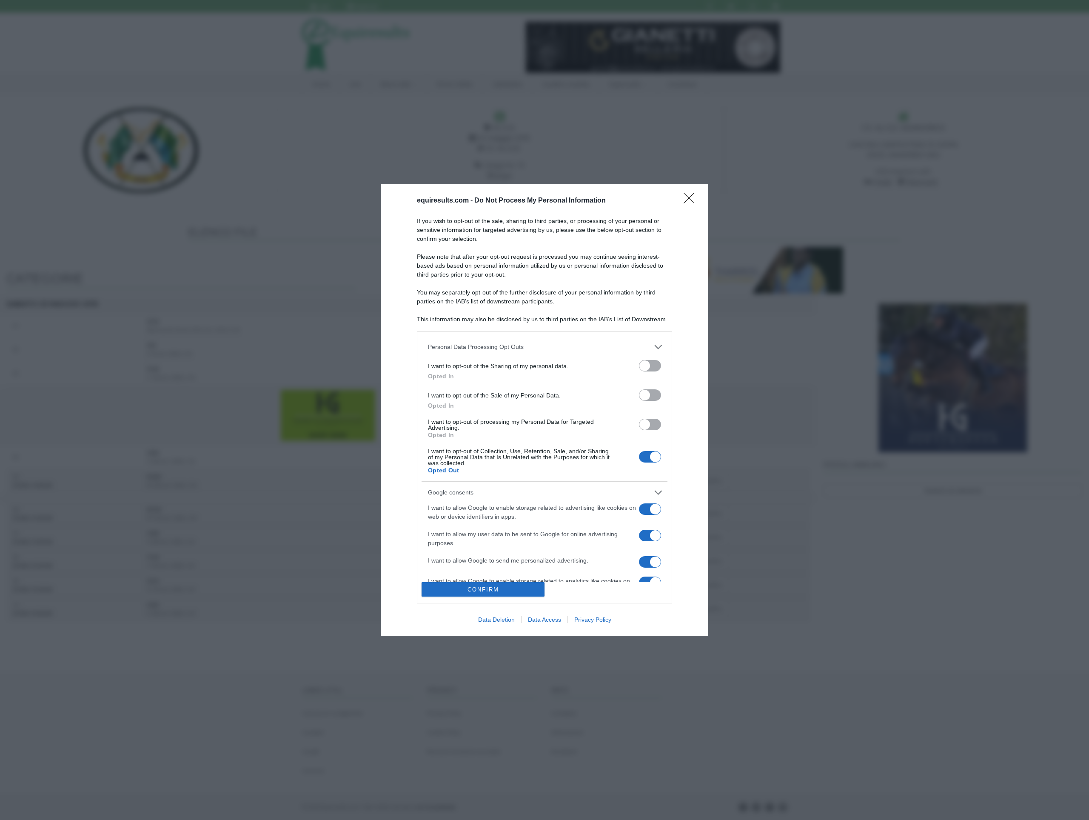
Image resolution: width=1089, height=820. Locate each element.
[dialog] (544, 410)
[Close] (692, 201)
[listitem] (544, 347)
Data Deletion (496, 619)
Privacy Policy (592, 619)
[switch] (650, 365)
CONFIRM (483, 589)
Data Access (544, 619)
